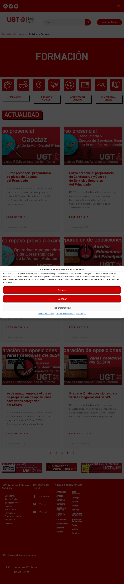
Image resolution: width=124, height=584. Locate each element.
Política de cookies (46, 314)
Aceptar (62, 289)
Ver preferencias (62, 307)
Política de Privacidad (65, 314)
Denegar (62, 298)
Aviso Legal (81, 314)
